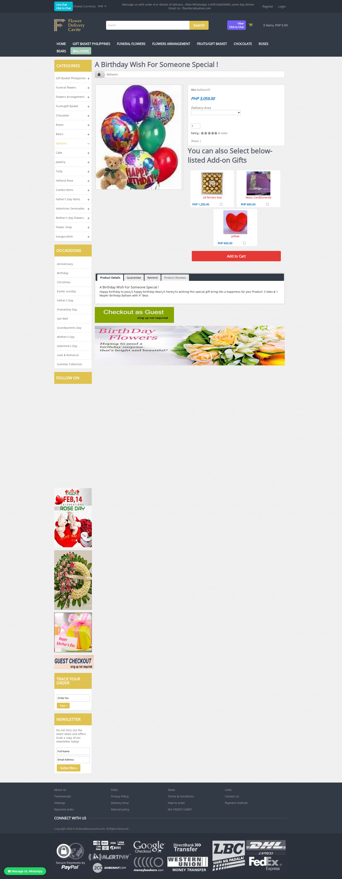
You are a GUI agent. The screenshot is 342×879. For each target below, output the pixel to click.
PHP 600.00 (248, 204)
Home (61, 44)
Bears (61, 51)
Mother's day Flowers (70, 218)
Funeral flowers (131, 44)
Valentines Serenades (70, 208)
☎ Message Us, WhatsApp (25, 871)
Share (195, 141)
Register (267, 6)
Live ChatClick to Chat (63, 6)
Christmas (63, 282)
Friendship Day (67, 309)
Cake (59, 152)
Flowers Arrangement (171, 44)
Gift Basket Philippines (91, 44)
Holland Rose (64, 180)
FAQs (114, 790)
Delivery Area (201, 108)
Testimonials (62, 796)
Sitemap (59, 803)
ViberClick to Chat (236, 25)
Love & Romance (68, 355)
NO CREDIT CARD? (180, 809)
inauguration (64, 236)
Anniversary (65, 264)
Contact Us (232, 796)
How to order (176, 803)
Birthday (62, 273)
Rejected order (64, 809)
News (171, 790)
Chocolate (243, 44)
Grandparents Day (69, 328)
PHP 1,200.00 (200, 204)
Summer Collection (69, 364)
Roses (263, 44)
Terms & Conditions (181, 796)
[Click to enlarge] (212, 183)
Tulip (59, 171)
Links (228, 790)
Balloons (81, 51)
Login (282, 6)
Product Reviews (175, 277)
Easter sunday (66, 291)
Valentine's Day (67, 346)
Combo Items (64, 190)
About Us (60, 790)
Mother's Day (65, 337)
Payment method (236, 803)
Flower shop (64, 227)
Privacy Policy (120, 796)
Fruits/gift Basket (212, 44)
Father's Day (65, 300)
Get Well (62, 318)
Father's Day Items (68, 199)
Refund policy (120, 809)
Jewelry (60, 162)
